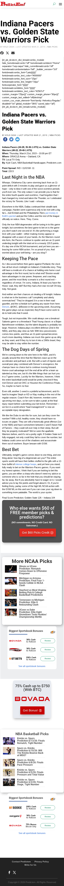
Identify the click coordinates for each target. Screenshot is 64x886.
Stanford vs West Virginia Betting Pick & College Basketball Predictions (32, 592)
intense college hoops (25, 464)
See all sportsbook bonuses (31, 666)
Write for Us (30, 865)
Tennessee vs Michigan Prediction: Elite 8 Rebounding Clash (31, 602)
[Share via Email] (13, 53)
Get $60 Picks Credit (35, 532)
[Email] (17, 140)
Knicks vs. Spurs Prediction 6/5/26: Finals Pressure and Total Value (30, 772)
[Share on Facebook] (2, 53)
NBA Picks (52, 47)
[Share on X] (7, 53)
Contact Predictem (21, 861)
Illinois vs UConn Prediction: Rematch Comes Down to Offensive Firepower (33, 570)
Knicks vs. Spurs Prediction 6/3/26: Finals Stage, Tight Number (30, 782)
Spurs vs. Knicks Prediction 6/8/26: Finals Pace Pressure (30, 762)
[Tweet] (11, 140)
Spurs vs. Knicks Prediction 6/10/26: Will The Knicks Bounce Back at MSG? (30, 752)
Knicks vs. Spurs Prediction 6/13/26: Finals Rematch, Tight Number (31, 740)
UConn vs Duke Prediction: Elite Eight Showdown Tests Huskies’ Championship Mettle (33, 613)
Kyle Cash (8, 47)
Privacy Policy (42, 861)
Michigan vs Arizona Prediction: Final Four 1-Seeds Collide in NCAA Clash (32, 582)
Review (48, 641)
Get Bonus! (30, 710)
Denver (5, 307)
